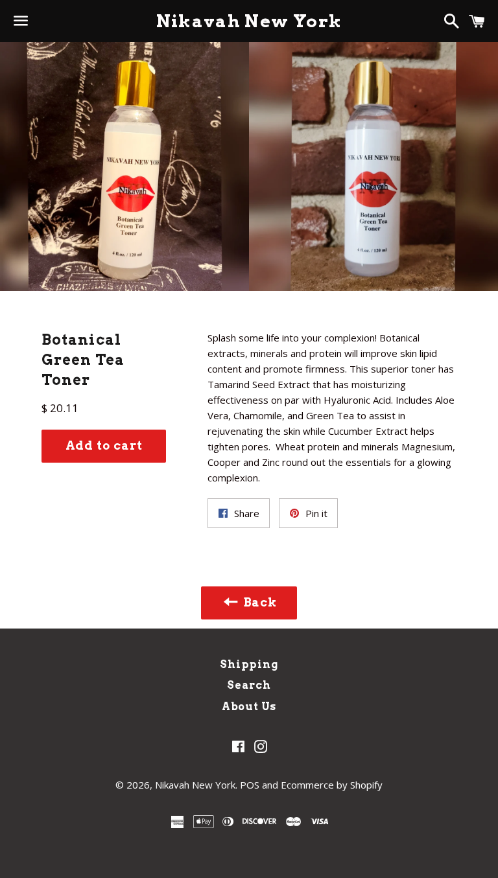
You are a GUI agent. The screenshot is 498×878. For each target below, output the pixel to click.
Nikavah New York (249, 21)
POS (249, 784)
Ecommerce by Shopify (332, 784)
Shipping (249, 664)
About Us (249, 706)
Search (249, 685)
